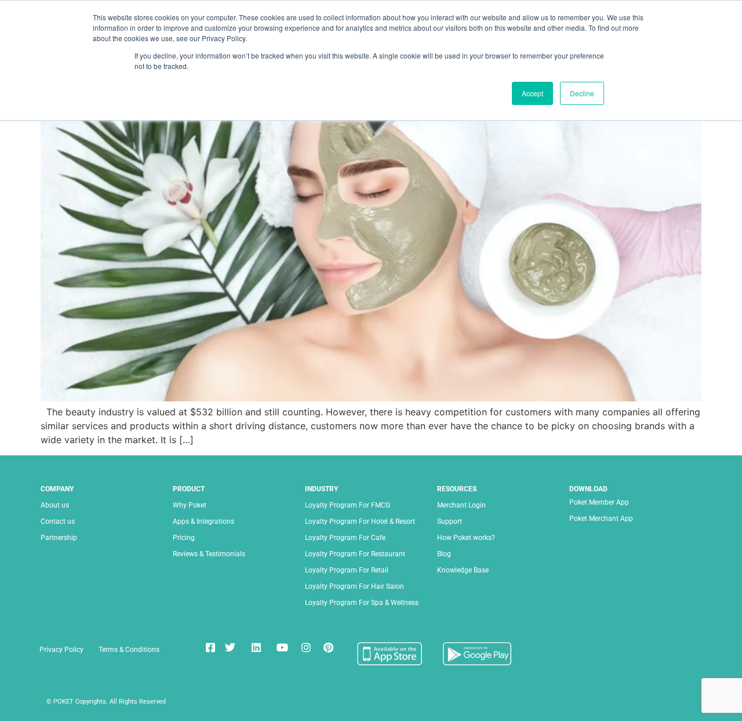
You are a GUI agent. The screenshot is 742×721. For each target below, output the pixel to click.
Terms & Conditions (129, 650)
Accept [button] (532, 93)
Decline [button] (582, 93)
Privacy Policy (61, 650)
